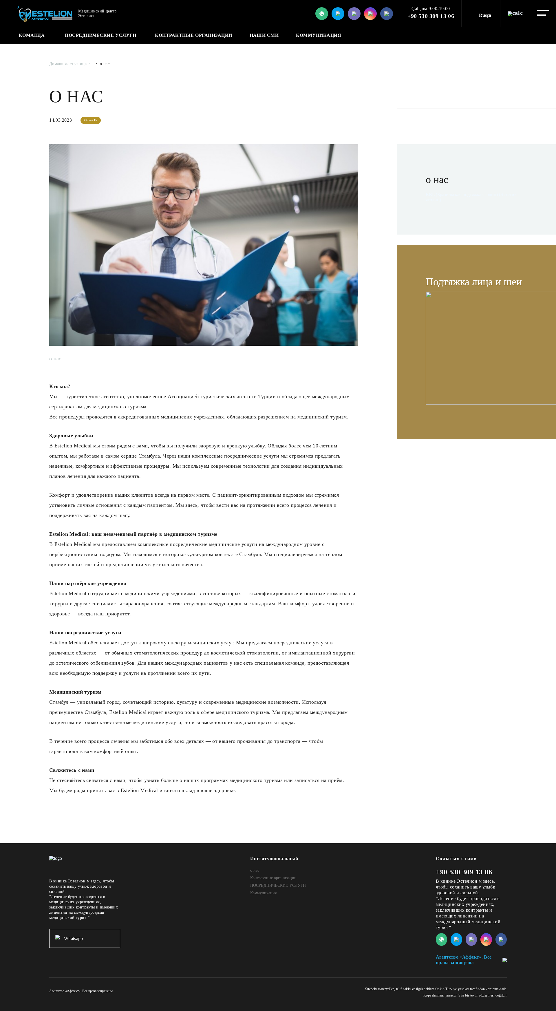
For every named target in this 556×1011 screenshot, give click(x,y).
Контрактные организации (193, 35)
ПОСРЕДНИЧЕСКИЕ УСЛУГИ (100, 35)
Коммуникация (318, 35)
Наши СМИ (264, 35)
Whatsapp (73, 938)
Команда (32, 35)
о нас (254, 870)
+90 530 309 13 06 (430, 15)
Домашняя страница (68, 64)
